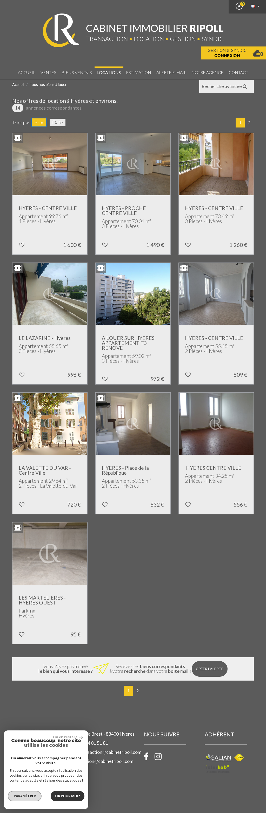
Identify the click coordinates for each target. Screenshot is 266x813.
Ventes (48, 72)
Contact (238, 72)
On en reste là (65, 737)
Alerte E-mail (171, 72)
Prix (39, 122)
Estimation (138, 72)
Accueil (26, 72)
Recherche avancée (222, 86)
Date (57, 122)
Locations (109, 72)
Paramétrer (25, 796)
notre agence (207, 72)
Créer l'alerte (209, 669)
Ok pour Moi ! (67, 796)
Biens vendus (77, 72)
